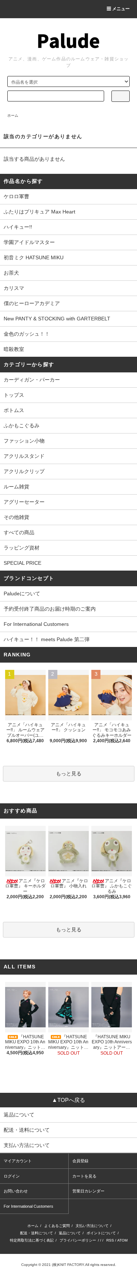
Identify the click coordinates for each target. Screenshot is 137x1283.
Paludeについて (22, 593)
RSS (110, 1240)
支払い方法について (92, 1226)
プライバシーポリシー (78, 1240)
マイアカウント (18, 1161)
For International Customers (36, 624)
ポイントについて (101, 1233)
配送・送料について (36, 1233)
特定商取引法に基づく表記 (32, 1240)
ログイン (12, 1176)
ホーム (12, 115)
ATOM (122, 1240)
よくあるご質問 (57, 1226)
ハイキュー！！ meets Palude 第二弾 (47, 639)
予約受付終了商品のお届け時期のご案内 (50, 609)
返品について (70, 1233)
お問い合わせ (16, 1191)
